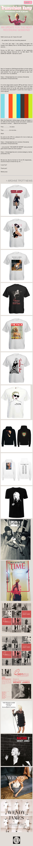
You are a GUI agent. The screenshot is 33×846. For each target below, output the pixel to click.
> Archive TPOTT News (19, 180)
